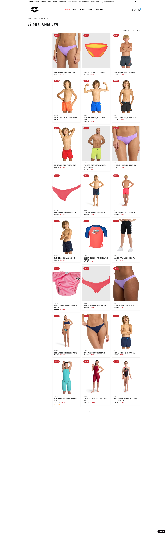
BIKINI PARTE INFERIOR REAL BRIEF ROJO (94, 72)
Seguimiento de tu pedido (33, 2)
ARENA (56, 70)
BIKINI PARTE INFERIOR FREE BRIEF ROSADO (65, 212)
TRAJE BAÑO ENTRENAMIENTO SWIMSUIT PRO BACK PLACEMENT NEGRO (125, 399)
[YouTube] (137, 1)
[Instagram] (135, 1)
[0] (138, 9)
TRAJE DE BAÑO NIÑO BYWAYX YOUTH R (64, 258)
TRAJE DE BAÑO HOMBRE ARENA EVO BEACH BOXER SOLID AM (95, 166)
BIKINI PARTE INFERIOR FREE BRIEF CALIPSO (65, 353)
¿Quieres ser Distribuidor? (108, 2)
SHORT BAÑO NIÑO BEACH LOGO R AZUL (94, 212)
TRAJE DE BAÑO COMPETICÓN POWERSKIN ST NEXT (96, 399)
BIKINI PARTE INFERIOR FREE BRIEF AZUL (94, 353)
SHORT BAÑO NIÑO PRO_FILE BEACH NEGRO (125, 118)
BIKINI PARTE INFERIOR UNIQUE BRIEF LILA (125, 165)
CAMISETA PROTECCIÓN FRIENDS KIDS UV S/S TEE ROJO (96, 259)
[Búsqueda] (132, 9)
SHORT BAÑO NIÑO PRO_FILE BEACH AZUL (124, 353)
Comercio (35, 18)
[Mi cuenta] (135, 9)
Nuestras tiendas (62, 2)
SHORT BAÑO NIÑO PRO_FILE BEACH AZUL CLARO (95, 119)
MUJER (74, 10)
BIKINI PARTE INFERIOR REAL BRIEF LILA (64, 72)
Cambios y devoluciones (46, 2)
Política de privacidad (95, 2)
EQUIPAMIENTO (99, 10)
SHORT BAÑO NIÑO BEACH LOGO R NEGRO (125, 72)
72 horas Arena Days (44, 18)
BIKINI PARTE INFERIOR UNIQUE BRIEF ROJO (95, 305)
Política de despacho (72, 2)
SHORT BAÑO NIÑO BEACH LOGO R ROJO (124, 212)
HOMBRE (82, 10)
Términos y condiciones (84, 2)
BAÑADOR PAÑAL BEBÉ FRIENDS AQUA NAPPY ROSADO (66, 306)
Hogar (29, 18)
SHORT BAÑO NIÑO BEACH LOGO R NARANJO (65, 118)
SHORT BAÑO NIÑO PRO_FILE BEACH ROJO (65, 165)
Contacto (55, 2)
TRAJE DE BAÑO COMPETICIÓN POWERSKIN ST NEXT (66, 399)
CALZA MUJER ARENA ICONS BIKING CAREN (125, 258)
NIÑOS (90, 10)
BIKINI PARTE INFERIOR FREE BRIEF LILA (124, 305)
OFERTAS (67, 10)
